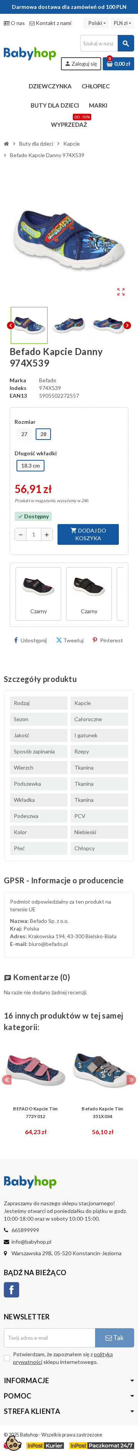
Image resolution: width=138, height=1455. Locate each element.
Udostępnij (34, 640)
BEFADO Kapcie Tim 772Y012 (35, 1112)
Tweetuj (73, 640)
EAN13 (18, 395)
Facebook (11, 1289)
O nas (17, 23)
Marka (18, 380)
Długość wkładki (36, 453)
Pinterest (111, 640)
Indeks (18, 388)
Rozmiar (25, 421)
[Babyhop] (30, 52)
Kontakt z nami (52, 23)
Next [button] (131, 1080)
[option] (35, 1089)
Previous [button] (7, 1080)
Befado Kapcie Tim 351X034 (102, 1112)
